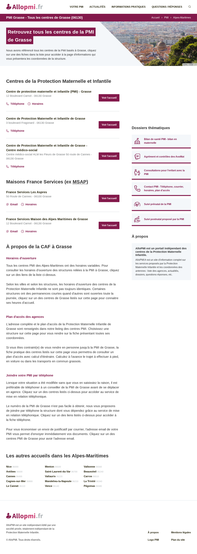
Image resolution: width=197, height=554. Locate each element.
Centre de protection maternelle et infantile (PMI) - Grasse (48, 91)
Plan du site (178, 540)
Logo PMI (153, 540)
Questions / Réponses (167, 7)
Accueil (155, 17)
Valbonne (93, 466)
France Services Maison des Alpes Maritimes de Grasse (47, 219)
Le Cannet (15, 486)
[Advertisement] (161, 99)
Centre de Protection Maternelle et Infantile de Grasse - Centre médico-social (46, 148)
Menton (53, 466)
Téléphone (17, 103)
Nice (12, 466)
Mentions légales (181, 532)
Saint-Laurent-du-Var (61, 471)
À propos (153, 532)
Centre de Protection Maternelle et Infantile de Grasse (45, 118)
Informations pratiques (129, 7)
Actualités (97, 7)
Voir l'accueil (109, 97)
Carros (91, 476)
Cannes (14, 476)
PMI (166, 17)
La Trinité (93, 481)
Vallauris (53, 476)
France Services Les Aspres (26, 192)
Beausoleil (93, 471)
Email (14, 204)
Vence (52, 486)
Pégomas (93, 486)
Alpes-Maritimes (182, 17)
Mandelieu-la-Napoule (61, 481)
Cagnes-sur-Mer (19, 481)
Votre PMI (76, 7)
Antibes (14, 471)
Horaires (37, 103)
